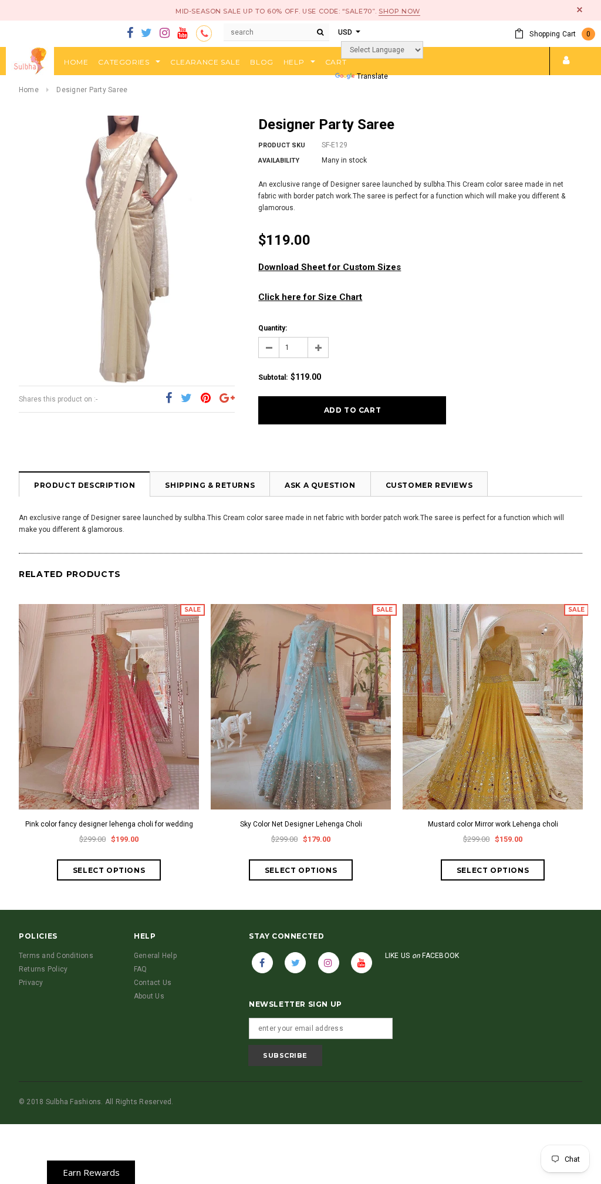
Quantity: (272, 328)
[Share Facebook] (169, 398)
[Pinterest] (206, 398)
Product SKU (281, 145)
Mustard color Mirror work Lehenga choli (493, 824)
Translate (372, 76)
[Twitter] (146, 33)
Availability (278, 160)
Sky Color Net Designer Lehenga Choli (301, 824)
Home (29, 90)
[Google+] (227, 398)
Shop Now (399, 11)
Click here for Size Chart (310, 297)
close (579, 9)
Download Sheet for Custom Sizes (329, 267)
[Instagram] (165, 33)
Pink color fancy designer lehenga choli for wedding (109, 824)
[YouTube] (182, 33)
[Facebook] (130, 33)
